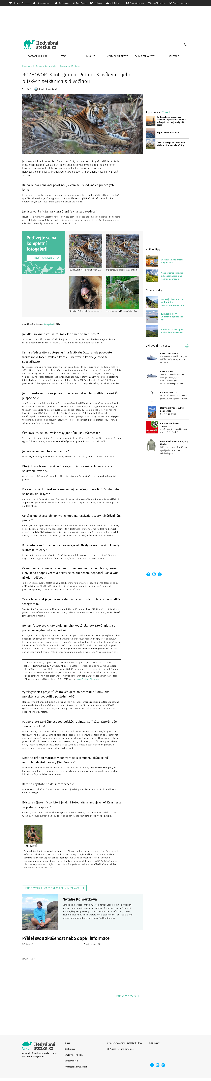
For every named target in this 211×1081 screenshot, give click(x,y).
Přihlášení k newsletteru (76, 1067)
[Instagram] (154, 574)
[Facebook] (148, 574)
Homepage (27, 66)
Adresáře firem (71, 1061)
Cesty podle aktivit (117, 56)
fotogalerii (49, 324)
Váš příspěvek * (28, 959)
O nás (67, 1043)
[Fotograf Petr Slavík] (33, 834)
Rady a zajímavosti (145, 56)
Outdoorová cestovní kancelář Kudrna (124, 1043)
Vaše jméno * (27, 944)
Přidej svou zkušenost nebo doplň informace (52, 888)
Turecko (167, 112)
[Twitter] (159, 574)
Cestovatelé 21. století (70, 66)
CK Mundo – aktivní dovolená (120, 1049)
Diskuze (90, 56)
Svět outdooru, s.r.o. (74, 1055)
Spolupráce (70, 1049)
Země (63, 56)
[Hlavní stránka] (38, 44)
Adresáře (174, 56)
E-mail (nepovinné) (92, 944)
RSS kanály (154, 1043)
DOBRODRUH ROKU (37, 56)
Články (39, 66)
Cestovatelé (50, 66)
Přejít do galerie (44, 257)
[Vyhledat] (186, 44)
